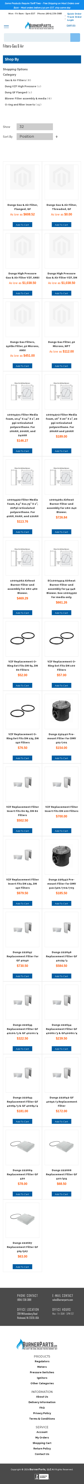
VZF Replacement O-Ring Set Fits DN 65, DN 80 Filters (22, 665)
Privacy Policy (42, 1413)
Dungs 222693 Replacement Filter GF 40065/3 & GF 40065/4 (22, 1101)
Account (42, 1432)
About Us (42, 1396)
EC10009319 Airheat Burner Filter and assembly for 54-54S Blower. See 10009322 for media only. (61, 589)
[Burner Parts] (39, 25)
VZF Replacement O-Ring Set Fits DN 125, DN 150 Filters (22, 738)
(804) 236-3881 (24, 1299)
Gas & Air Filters (18, 80)
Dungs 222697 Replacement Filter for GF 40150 (22, 956)
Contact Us (42, 1454)
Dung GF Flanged (18, 92)
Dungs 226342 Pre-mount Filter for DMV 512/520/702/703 (61, 883)
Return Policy (42, 1448)
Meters (42, 1366)
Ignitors (42, 1377)
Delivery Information (42, 1402)
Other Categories (42, 1383)
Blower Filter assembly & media (28, 98)
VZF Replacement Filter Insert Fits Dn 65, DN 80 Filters (22, 811)
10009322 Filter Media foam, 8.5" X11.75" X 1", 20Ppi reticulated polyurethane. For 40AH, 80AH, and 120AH (22, 508)
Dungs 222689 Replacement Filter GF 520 (22, 1174)
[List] (46, 118)
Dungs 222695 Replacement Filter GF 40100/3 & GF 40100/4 (22, 1029)
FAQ (42, 1407)
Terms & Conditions (42, 1418)
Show (6, 126)
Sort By (8, 136)
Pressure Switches (42, 1372)
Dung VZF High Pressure (23, 86)
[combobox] (42, 37)
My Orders (42, 1437)
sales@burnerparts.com (62, 1299)
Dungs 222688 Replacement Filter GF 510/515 (61, 1174)
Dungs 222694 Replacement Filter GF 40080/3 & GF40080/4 (61, 1029)
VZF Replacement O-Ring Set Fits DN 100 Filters (61, 665)
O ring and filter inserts (23, 104)
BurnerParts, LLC (40, 1469)
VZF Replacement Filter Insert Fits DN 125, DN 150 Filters (22, 883)
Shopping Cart (42, 1443)
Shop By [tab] (12, 59)
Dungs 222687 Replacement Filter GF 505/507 (22, 1247)
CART (71, 25)
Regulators (42, 1361)
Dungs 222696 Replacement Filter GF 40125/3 (61, 956)
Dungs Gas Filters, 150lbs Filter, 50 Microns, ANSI (22, 346)
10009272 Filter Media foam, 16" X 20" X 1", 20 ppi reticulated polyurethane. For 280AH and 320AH (61, 423)
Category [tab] (9, 74)
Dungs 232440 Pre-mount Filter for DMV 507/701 (61, 738)
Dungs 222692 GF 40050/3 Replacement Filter (61, 1101)
